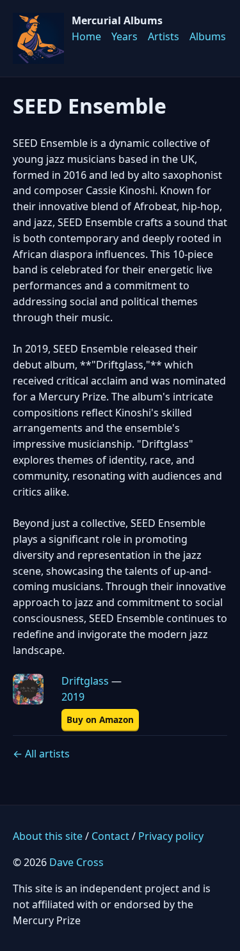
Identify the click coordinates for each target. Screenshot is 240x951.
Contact (110, 836)
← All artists (41, 754)
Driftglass (85, 681)
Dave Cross (76, 862)
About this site (48, 836)
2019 (72, 697)
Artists (163, 36)
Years (124, 36)
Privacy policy (171, 836)
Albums (207, 36)
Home (86, 36)
